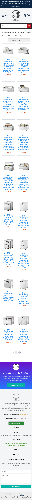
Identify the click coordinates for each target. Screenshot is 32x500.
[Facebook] (14, 454)
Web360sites (22, 496)
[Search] (29, 26)
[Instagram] (18, 454)
